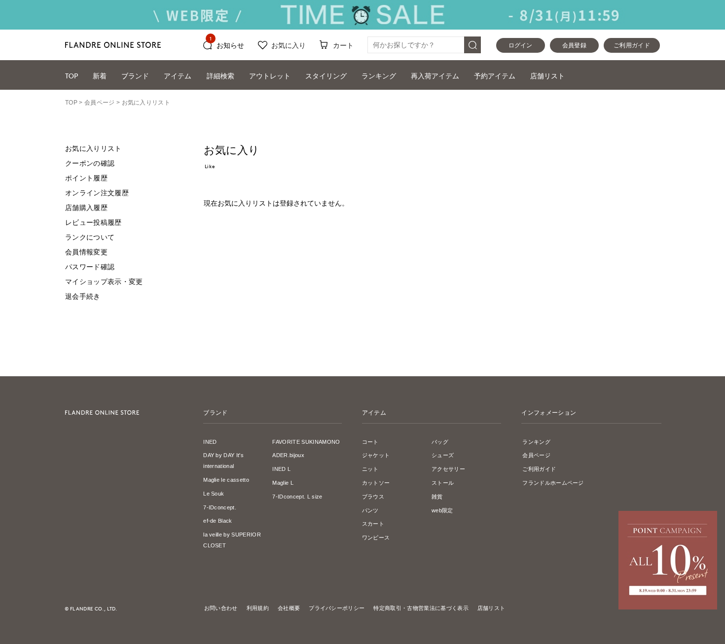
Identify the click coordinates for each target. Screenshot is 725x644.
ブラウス (373, 497)
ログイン (520, 45)
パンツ (370, 510)
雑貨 (437, 497)
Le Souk (213, 494)
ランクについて (89, 237)
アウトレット (269, 76)
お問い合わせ (221, 608)
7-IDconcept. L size (297, 497)
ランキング (379, 76)
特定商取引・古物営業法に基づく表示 (420, 608)
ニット (370, 469)
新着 (100, 76)
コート (370, 442)
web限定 (442, 510)
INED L (281, 469)
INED (210, 442)
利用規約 (258, 608)
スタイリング (326, 76)
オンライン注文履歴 (97, 193)
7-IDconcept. (219, 507)
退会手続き (83, 296)
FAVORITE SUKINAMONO (306, 442)
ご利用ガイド (632, 45)
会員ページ (536, 455)
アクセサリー (448, 469)
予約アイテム (494, 76)
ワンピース (376, 537)
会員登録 (574, 45)
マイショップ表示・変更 (104, 282)
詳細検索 (220, 76)
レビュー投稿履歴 (93, 222)
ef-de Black (217, 521)
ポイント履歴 (86, 178)
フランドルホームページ (553, 483)
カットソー (376, 483)
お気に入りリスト (93, 148)
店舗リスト (547, 76)
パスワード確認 (89, 267)
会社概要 (289, 608)
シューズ (443, 455)
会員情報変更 (86, 252)
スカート (373, 524)
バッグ (440, 442)
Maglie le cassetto (226, 480)
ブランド (135, 76)
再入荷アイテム (435, 76)
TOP (71, 76)
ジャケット (376, 455)
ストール (443, 483)
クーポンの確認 (89, 163)
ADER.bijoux (288, 455)
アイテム (177, 76)
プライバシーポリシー (336, 608)
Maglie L (282, 483)
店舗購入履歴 (86, 208)
